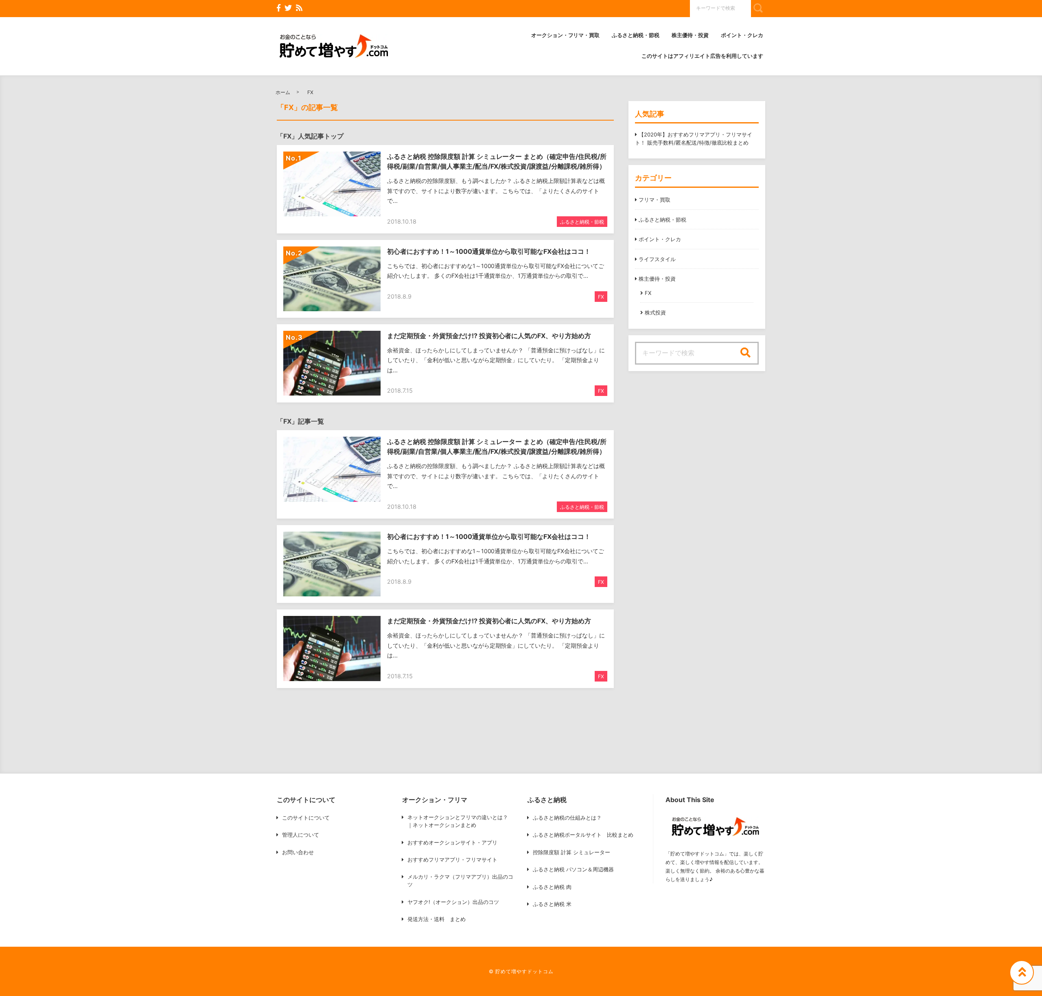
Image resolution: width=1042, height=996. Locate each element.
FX (310, 92)
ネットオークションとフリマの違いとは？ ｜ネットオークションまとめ (457, 821)
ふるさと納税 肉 (552, 887)
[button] (334, 46)
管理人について (300, 834)
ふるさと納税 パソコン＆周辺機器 (573, 869)
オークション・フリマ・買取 (565, 35)
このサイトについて (306, 817)
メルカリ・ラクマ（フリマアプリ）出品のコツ (460, 880)
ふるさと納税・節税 (635, 35)
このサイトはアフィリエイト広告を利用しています (702, 56)
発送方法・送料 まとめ (436, 919)
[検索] (745, 353)
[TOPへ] (1021, 972)
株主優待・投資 (690, 35)
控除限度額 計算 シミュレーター (571, 852)
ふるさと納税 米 (552, 904)
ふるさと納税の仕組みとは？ (567, 817)
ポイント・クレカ (742, 35)
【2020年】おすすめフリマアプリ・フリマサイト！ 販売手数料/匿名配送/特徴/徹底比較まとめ (693, 138)
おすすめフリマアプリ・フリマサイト (452, 859)
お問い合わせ (298, 852)
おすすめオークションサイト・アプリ (452, 842)
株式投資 (655, 312)
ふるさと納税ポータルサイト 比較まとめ (583, 834)
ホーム (283, 92)
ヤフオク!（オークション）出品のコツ (453, 902)
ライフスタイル (657, 259)
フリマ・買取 (654, 199)
